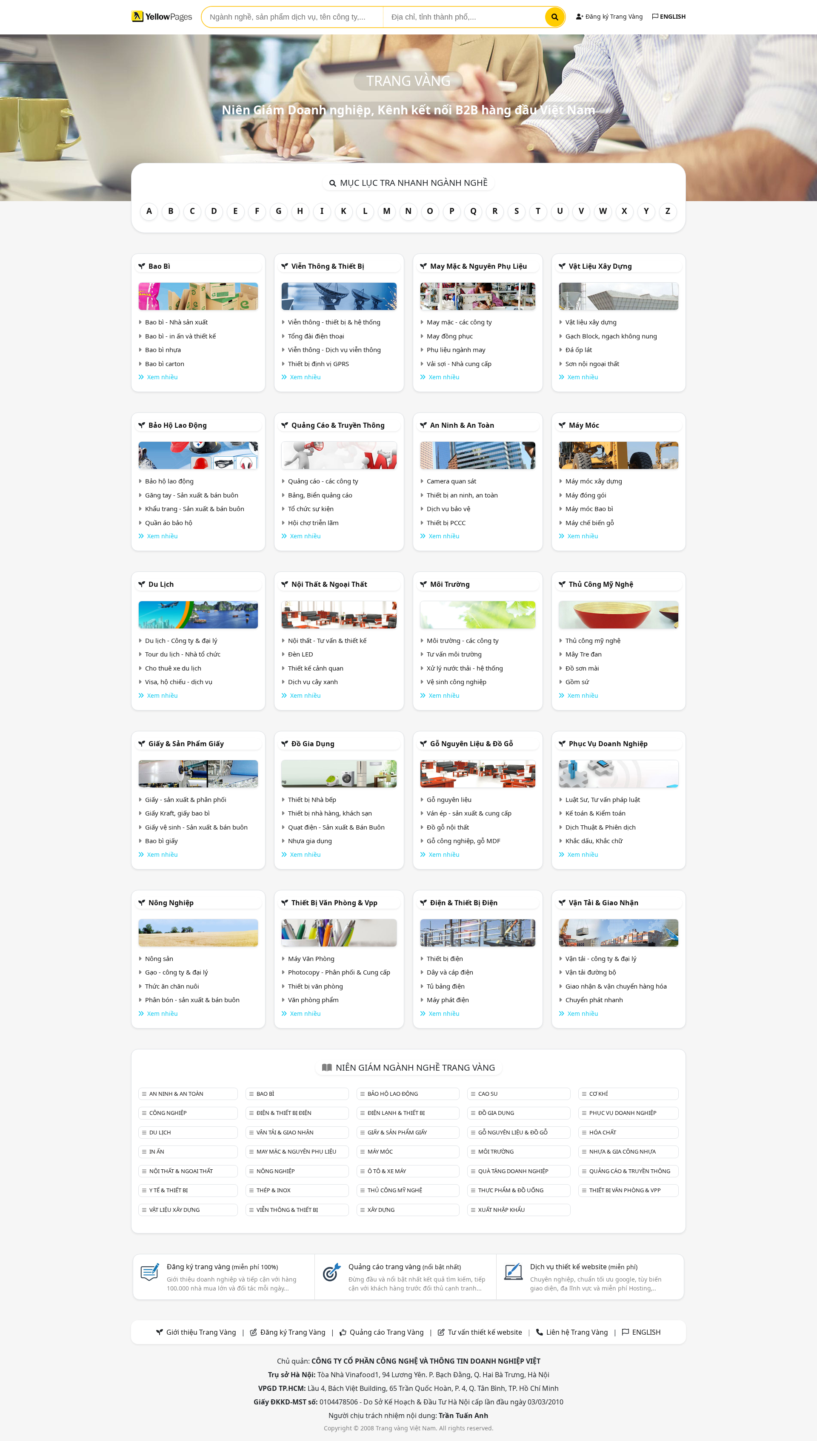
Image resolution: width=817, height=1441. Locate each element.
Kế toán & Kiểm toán (596, 813)
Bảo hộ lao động (178, 425)
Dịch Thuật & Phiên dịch (601, 827)
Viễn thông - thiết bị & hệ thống (334, 322)
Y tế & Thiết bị (168, 1190)
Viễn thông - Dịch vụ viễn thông (334, 349)
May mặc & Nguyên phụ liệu (478, 266)
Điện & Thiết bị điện (464, 902)
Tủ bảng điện (446, 986)
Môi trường (450, 584)
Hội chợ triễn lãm (313, 522)
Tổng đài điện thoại (316, 336)
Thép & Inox (274, 1190)
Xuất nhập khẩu (501, 1210)
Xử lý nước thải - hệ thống (465, 668)
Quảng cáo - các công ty (323, 481)
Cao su (488, 1093)
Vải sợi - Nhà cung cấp (459, 363)
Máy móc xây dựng (594, 481)
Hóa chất (602, 1132)
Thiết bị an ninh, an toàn (462, 495)
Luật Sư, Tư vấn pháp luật (603, 799)
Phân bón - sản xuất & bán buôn (192, 999)
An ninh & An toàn (462, 425)
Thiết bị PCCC (446, 522)
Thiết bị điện (445, 958)
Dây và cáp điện (450, 972)
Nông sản (159, 958)
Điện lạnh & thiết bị (396, 1113)
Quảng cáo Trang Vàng (387, 1332)
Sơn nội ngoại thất (592, 363)
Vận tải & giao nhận (604, 902)
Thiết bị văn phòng (315, 986)
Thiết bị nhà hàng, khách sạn (330, 813)
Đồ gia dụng (312, 743)
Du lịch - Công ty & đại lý (181, 640)
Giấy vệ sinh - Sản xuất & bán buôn (196, 827)
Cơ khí (598, 1093)
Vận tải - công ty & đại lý (601, 958)
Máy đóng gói (586, 495)
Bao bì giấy (161, 840)
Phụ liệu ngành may (456, 349)
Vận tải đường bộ (591, 972)
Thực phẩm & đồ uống (510, 1190)
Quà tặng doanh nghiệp (513, 1171)
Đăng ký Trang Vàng (613, 16)
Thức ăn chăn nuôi (172, 986)
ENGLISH (672, 16)
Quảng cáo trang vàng (405, 1266)
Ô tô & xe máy (387, 1171)
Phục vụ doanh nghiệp (608, 743)
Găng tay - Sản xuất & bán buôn (191, 495)
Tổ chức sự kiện (311, 508)
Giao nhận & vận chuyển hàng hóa (616, 986)
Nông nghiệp (171, 902)
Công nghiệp (168, 1113)
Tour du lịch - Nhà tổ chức (182, 654)
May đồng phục (450, 336)
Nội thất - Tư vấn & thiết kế (327, 640)
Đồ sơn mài (582, 668)
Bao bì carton (164, 363)
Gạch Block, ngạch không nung (611, 336)
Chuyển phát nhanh (594, 999)
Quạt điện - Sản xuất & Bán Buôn (336, 827)
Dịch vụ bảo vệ (448, 508)
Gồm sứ (577, 681)
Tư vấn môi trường (454, 654)
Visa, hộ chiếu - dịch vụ (178, 681)
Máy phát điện (448, 999)
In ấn (156, 1151)
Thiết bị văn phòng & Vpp (334, 902)
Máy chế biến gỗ (590, 522)
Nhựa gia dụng (310, 840)
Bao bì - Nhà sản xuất (176, 322)
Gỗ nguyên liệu (449, 799)
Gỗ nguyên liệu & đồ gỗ (471, 743)
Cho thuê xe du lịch (173, 668)
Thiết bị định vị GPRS (318, 363)
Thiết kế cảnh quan (315, 668)
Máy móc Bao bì (589, 508)
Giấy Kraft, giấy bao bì (177, 813)
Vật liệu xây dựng (600, 266)
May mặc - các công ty (459, 322)
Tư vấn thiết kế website (486, 1332)
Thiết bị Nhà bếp (312, 799)
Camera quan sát (451, 481)
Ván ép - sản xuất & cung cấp (469, 813)
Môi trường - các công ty (463, 640)
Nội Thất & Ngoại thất (329, 584)
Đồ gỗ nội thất (448, 827)
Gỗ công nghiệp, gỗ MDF (463, 840)
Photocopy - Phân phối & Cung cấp (339, 972)
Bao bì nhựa (163, 349)
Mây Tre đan (584, 654)
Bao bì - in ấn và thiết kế (180, 336)
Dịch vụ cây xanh (313, 681)
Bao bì (159, 266)
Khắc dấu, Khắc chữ (594, 840)
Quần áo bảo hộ (168, 522)
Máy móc (584, 425)
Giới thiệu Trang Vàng (201, 1332)
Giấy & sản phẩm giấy (186, 743)
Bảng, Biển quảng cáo (320, 495)
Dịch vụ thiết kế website (583, 1266)
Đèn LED (300, 654)
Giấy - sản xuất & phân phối (185, 799)
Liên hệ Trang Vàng (577, 1332)
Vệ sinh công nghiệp (456, 681)
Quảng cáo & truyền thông (338, 425)
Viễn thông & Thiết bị (327, 266)
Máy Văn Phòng (311, 958)
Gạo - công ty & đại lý (176, 972)
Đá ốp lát (579, 349)
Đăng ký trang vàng (222, 1266)
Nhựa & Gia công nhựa (622, 1151)
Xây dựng (381, 1210)
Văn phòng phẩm (313, 999)
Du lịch (161, 584)
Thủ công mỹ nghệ (601, 584)
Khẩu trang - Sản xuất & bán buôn (194, 508)
